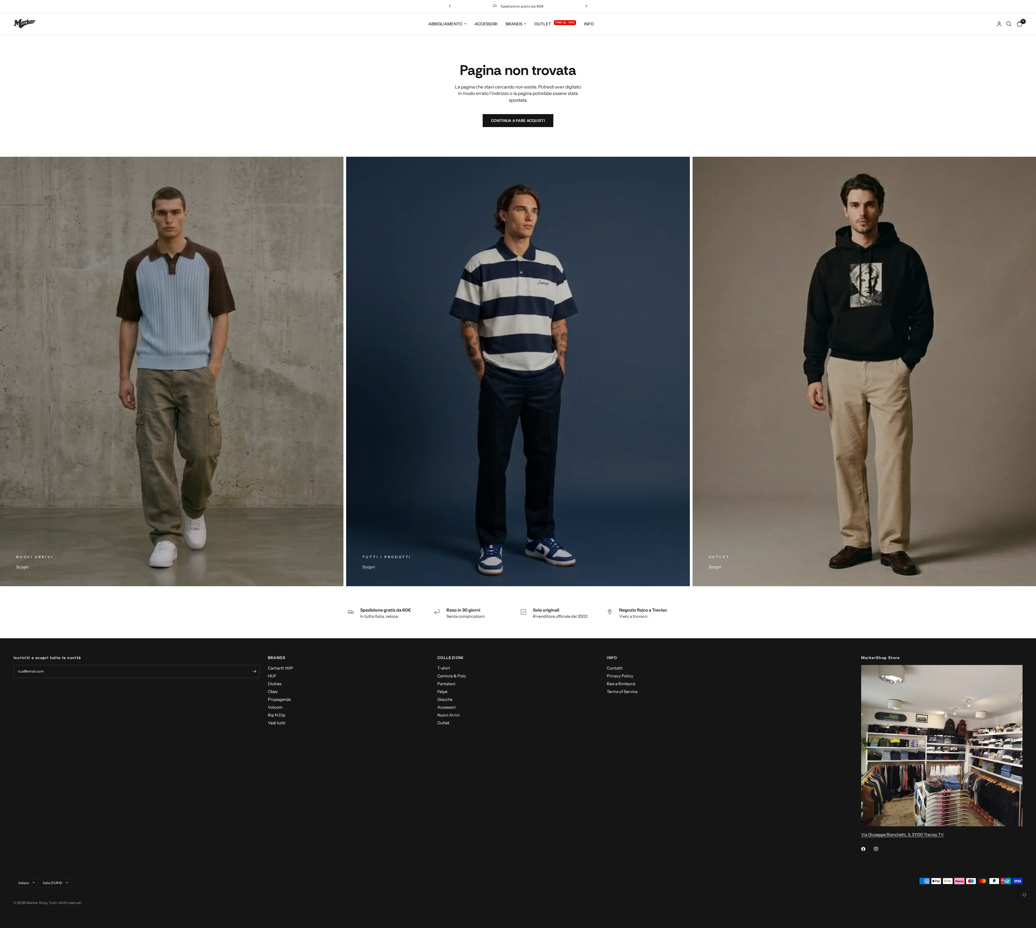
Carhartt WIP (280, 668)
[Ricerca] (1009, 24)
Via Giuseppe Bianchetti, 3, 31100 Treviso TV (902, 834)
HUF (272, 675)
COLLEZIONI (450, 658)
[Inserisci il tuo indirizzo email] (254, 671)
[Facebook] (867, 849)
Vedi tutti (276, 722)
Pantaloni (446, 683)
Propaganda (279, 699)
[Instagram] (880, 849)
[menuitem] (447, 24)
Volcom (275, 707)
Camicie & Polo (451, 675)
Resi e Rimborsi (621, 683)
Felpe (442, 691)
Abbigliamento (445, 23)
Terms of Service (622, 691)
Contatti (615, 668)
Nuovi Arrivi (448, 715)
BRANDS (277, 658)
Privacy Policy (620, 675)
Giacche (444, 699)
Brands (514, 23)
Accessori (486, 23)
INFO (612, 658)
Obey (273, 691)
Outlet (542, 23)
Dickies (274, 683)
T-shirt (443, 668)
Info (589, 23)
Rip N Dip (276, 715)
